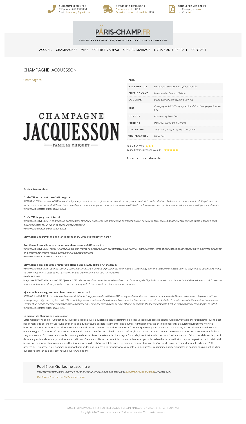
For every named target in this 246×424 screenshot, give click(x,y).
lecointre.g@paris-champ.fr (139, 371)
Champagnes (32, 80)
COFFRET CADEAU (105, 50)
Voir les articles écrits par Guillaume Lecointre (61, 377)
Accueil (45, 50)
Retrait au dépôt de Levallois (131, 12)
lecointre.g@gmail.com (78, 12)
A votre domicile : (125, 9)
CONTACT (199, 50)
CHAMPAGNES (66, 50)
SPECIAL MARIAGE (136, 50)
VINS (85, 50)
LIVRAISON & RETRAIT (171, 50)
